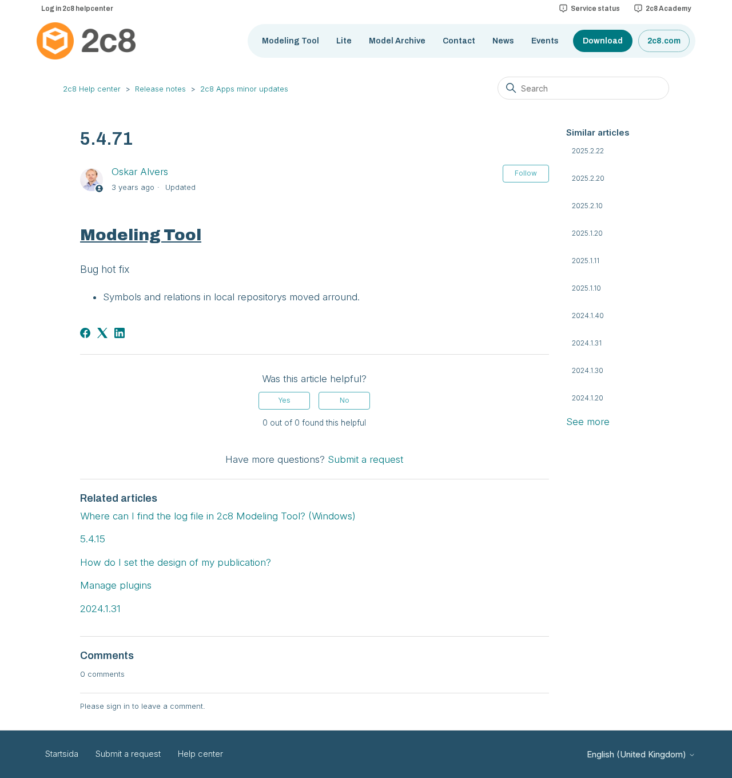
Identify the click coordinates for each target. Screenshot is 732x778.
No (344, 400)
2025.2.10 (587, 205)
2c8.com (664, 41)
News (503, 41)
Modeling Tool (290, 41)
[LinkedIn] (119, 333)
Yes (284, 400)
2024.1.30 (587, 370)
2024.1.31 (587, 343)
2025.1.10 (586, 288)
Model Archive (397, 41)
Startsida (61, 753)
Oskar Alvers (140, 171)
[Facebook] (85, 333)
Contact (459, 41)
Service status (595, 9)
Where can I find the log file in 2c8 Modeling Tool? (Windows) (218, 516)
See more (588, 421)
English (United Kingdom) (638, 754)
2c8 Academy (668, 9)
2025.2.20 (588, 178)
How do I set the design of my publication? (175, 562)
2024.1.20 (587, 398)
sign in (118, 705)
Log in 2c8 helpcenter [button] (77, 9)
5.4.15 (92, 539)
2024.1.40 (588, 315)
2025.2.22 (588, 150)
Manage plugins (116, 585)
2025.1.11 (585, 260)
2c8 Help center (92, 88)
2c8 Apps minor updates (244, 88)
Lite (344, 41)
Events (545, 41)
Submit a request (365, 459)
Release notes (160, 88)
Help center (200, 753)
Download (603, 41)
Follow (526, 173)
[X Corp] (102, 333)
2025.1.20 (587, 233)
